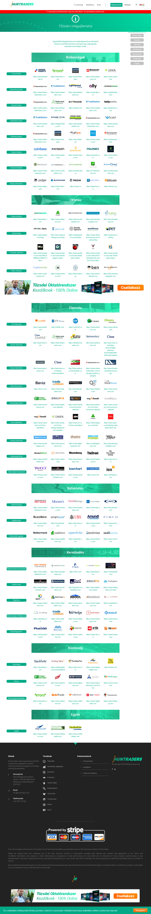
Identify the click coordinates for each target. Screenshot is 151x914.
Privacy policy (88, 761)
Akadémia (90, 5)
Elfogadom (140, 910)
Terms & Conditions (90, 773)
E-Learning (78, 5)
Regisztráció (116, 5)
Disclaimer (87, 767)
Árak (99, 5)
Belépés (128, 5)
